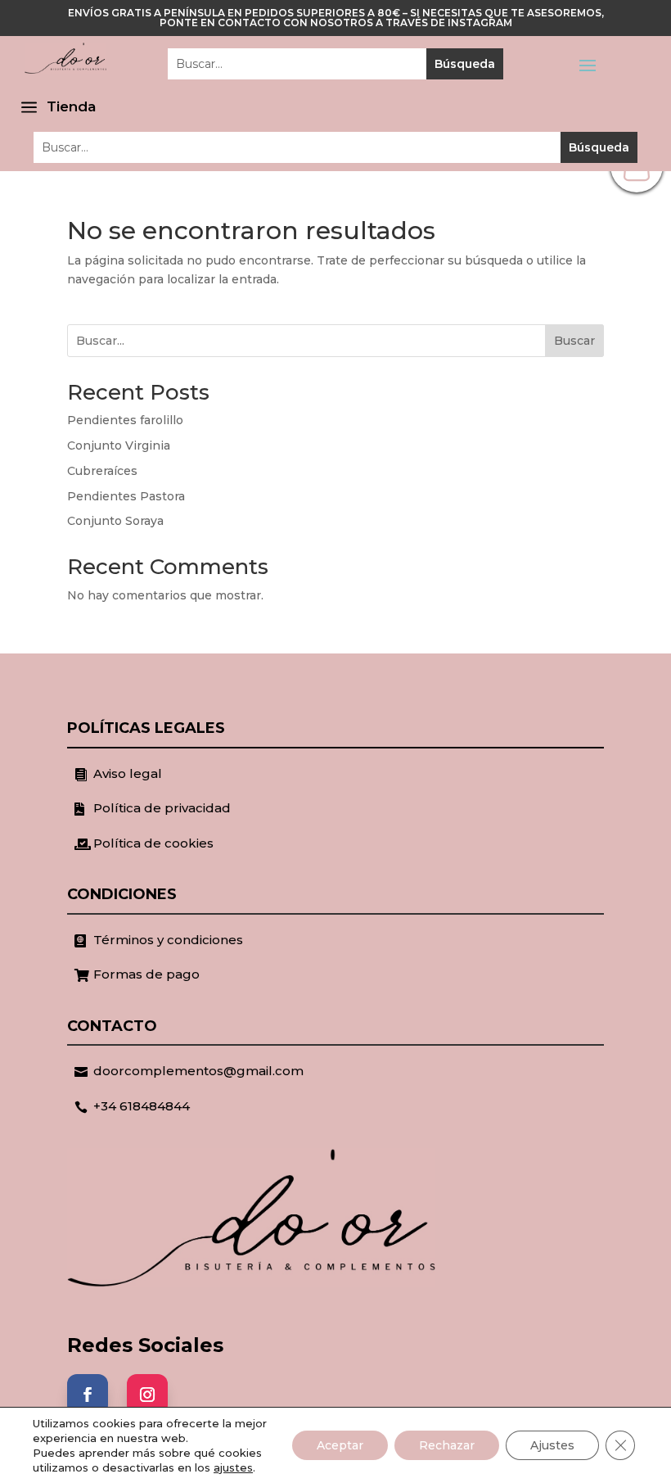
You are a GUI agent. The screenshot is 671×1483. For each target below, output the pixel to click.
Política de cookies (153, 843)
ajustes (233, 1467)
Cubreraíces (102, 470)
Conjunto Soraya (115, 520)
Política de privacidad (162, 808)
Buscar (574, 340)
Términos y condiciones (168, 939)
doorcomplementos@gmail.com (198, 1070)
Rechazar (447, 1445)
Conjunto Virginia (118, 445)
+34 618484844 (141, 1106)
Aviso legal (127, 773)
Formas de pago (146, 974)
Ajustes (552, 1445)
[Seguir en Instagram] (147, 1394)
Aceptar (340, 1445)
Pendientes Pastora (126, 496)
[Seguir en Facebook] (87, 1394)
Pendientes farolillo (125, 420)
